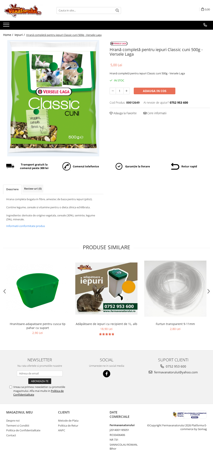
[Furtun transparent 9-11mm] (175, 289)
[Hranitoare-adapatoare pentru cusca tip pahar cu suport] (37, 288)
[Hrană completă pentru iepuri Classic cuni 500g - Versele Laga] (53, 98)
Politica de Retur (68, 425)
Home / (8, 35)
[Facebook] (106, 373)
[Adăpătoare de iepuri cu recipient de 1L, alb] (106, 288)
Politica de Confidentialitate (23, 430)
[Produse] (6, 26)
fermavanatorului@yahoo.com (175, 372)
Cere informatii (156, 113)
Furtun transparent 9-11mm (175, 324)
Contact (11, 435)
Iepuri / (20, 35)
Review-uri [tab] (33, 188)
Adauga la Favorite (125, 113)
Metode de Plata (68, 420)
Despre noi (13, 420)
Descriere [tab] (12, 189)
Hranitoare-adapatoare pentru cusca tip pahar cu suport (38, 326)
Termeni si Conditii (17, 425)
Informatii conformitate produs (25, 226)
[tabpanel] (53, 98)
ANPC (61, 430)
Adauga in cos (154, 91)
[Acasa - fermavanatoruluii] (24, 10)
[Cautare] (117, 10)
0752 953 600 (175, 366)
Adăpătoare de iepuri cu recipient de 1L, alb (106, 324)
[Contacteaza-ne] (205, 25)
